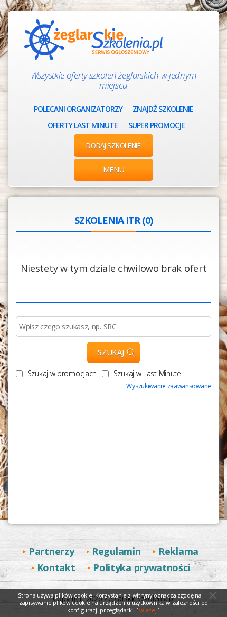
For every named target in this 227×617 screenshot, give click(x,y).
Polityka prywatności (141, 567)
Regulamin (116, 551)
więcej (147, 610)
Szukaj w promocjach (61, 373)
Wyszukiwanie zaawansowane (168, 385)
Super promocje (156, 125)
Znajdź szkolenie (163, 109)
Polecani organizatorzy (78, 109)
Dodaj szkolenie (113, 145)
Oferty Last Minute (83, 125)
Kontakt (56, 567)
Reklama (178, 551)
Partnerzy (51, 551)
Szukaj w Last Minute (146, 373)
